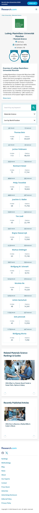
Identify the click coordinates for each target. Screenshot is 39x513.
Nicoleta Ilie (19, 283)
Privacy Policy (6, 503)
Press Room (5, 487)
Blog (3, 467)
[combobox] (19, 114)
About (3, 475)
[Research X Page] (6, 453)
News (3, 471)
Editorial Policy (6, 499)
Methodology (6, 463)
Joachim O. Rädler (19, 199)
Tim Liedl (19, 216)
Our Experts (5, 479)
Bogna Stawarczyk (19, 233)
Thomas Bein (19, 132)
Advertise (4, 491)
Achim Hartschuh (19, 300)
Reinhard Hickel (19, 166)
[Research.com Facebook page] (2, 453)
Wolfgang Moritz (19, 334)
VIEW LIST (32, 3)
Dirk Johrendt (19, 317)
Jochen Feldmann (19, 149)
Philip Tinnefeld (19, 183)
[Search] (33, 108)
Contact (4, 483)
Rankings (4, 459)
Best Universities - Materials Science (11, 15)
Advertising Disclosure (9, 495)
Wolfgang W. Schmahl (19, 266)
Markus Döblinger (19, 250)
